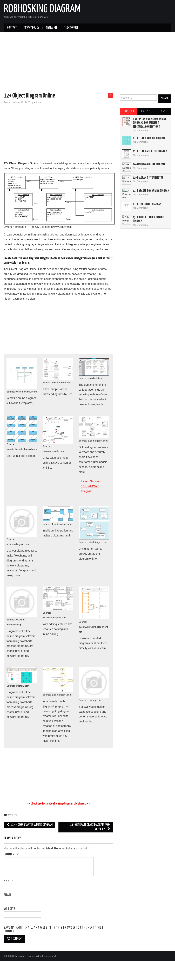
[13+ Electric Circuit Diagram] (126, 140)
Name (9, 881)
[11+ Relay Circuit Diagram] (126, 206)
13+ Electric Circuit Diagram (149, 138)
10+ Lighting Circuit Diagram (149, 164)
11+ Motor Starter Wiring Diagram (31, 824)
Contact (12, 27)
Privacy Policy (31, 27)
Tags (162, 111)
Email (9, 895)
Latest (145, 111)
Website (9, 908)
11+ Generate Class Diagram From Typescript (90, 827)
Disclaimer (51, 27)
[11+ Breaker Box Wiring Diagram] (126, 193)
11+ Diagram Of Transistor (148, 177)
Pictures (12, 814)
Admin (37, 102)
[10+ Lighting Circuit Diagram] (126, 167)
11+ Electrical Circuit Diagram (150, 151)
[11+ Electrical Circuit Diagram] (126, 153)
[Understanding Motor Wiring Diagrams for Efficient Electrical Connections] (126, 121)
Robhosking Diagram (42, 9)
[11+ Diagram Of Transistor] (126, 180)
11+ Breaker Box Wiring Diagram (151, 190)
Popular (128, 111)
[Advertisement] (87, 63)
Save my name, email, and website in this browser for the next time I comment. (53, 929)
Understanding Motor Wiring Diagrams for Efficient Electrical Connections (149, 123)
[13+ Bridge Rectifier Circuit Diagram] (126, 219)
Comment (11, 854)
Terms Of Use (71, 27)
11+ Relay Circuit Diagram (147, 204)
